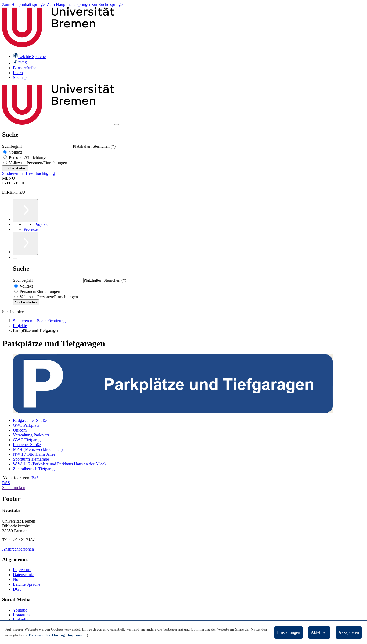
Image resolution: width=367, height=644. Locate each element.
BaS (35, 478)
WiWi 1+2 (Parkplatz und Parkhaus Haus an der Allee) (59, 464)
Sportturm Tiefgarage (31, 459)
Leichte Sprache (26, 584)
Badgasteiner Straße (30, 420)
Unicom (20, 430)
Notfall (19, 579)
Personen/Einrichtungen (28, 157)
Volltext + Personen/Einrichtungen (37, 163)
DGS (17, 589)
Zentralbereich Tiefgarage (34, 468)
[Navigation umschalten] (116, 124)
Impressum (22, 569)
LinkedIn (20, 619)
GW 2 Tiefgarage (27, 439)
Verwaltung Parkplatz (31, 435)
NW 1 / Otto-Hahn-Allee (34, 454)
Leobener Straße (27, 444)
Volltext (15, 152)
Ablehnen (319, 632)
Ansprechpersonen (18, 549)
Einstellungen (288, 632)
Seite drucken (13, 487)
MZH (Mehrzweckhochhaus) (38, 449)
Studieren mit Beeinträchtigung (28, 173)
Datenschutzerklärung (47, 635)
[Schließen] (15, 258)
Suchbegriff (12, 146)
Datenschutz (23, 574)
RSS (6, 482)
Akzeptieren (348, 632)
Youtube (20, 610)
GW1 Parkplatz (26, 425)
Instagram (21, 615)
